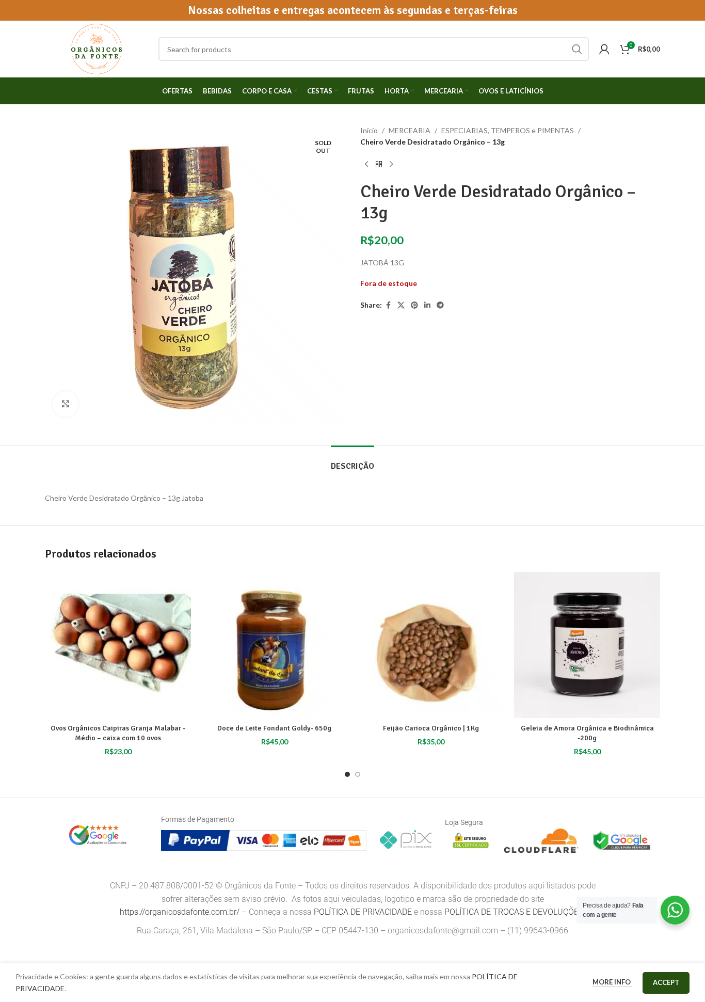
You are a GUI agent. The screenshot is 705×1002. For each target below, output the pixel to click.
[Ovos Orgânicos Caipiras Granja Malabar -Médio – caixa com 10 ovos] (118, 645)
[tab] (352, 461)
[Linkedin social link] (427, 305)
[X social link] (401, 305)
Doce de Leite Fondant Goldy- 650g (274, 728)
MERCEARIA (409, 130)
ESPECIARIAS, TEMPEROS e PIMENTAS (507, 130)
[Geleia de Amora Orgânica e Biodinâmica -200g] (587, 645)
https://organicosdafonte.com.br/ (179, 912)
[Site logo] (96, 48)
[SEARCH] (577, 49)
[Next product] (391, 164)
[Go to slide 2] (357, 774)
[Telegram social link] (440, 305)
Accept (666, 982)
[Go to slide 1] (347, 774)
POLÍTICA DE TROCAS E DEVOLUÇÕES (514, 912)
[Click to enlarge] (65, 404)
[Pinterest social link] (414, 305)
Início (369, 130)
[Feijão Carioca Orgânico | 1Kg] (431, 645)
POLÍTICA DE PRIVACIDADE (363, 912)
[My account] (604, 49)
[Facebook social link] (388, 305)
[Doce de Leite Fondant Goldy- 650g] (274, 645)
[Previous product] (366, 164)
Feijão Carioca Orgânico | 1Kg (431, 728)
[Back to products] (379, 164)
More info (612, 982)
